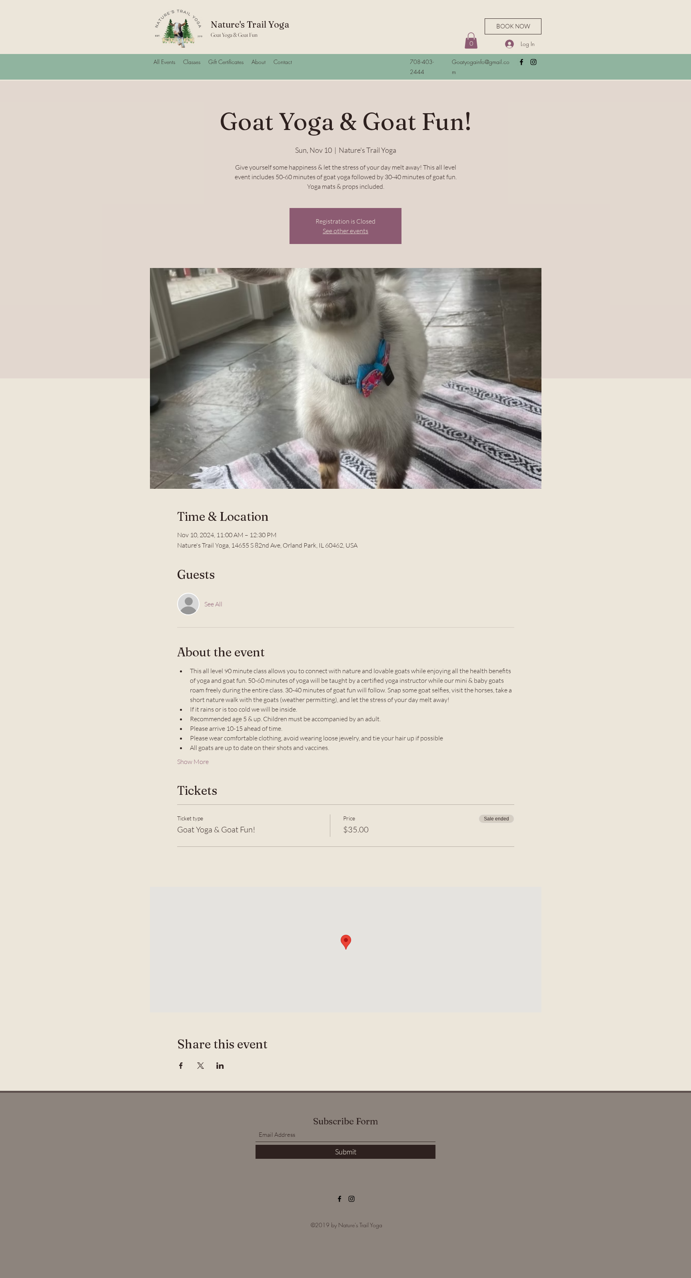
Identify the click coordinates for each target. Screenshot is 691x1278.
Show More (193, 762)
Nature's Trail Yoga (250, 24)
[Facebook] (521, 62)
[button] (471, 40)
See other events (345, 231)
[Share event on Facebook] (181, 1065)
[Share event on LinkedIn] (220, 1065)
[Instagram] (533, 62)
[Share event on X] (200, 1065)
